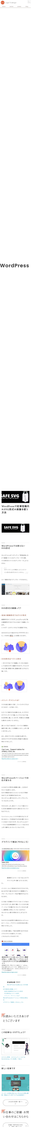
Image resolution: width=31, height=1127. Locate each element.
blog (27, 6)
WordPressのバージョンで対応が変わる (15, 999)
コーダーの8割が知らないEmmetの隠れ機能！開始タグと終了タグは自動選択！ (15, 1094)
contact (19, 6)
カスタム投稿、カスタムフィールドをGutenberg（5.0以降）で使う (13, 1058)
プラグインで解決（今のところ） (13, 1002)
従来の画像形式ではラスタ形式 (13, 991)
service (11, 6)
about (3, 6)
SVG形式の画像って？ (10, 989)
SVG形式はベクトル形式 (11, 993)
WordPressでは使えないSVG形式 (15, 985)
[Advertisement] (15, 24)
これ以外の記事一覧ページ (15, 1102)
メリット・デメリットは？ (12, 995)
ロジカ (2, 2)
